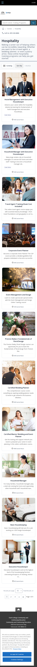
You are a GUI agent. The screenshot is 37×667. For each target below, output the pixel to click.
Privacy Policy (17, 649)
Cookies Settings (17, 659)
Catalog (9, 66)
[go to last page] (23, 597)
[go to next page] (19, 597)
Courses (9, 29)
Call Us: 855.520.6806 (10, 33)
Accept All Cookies (17, 654)
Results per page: (9, 591)
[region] (17, 647)
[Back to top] (18, 619)
